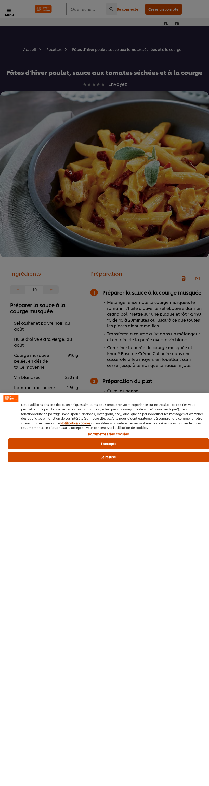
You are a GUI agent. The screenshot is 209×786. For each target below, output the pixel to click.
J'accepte (108, 443)
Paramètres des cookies (108, 434)
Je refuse (108, 456)
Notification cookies (75, 423)
